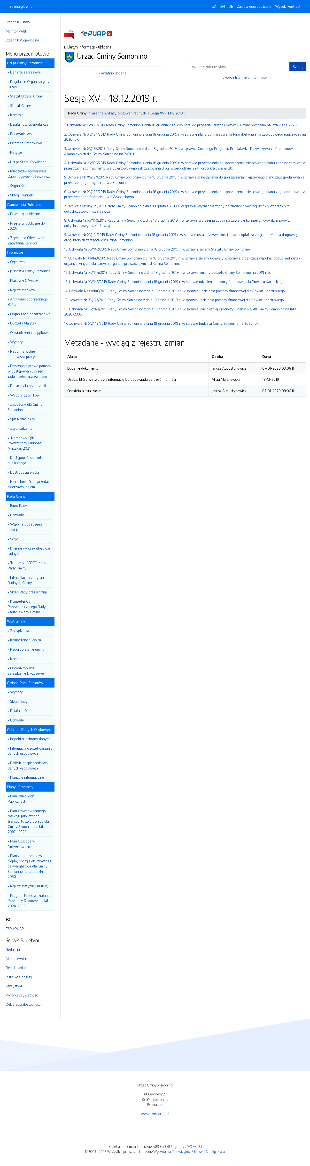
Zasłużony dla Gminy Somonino (25, 407)
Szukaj (298, 66)
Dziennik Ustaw (18, 22)
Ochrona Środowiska (26, 143)
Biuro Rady (18, 505)
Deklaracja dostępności (23, 1004)
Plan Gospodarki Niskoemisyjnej (21, 844)
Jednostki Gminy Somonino (30, 271)
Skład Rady (19, 701)
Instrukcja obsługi (19, 977)
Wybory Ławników (25, 395)
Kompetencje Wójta (25, 640)
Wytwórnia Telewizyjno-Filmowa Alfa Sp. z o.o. (189, 1151)
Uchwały (17, 515)
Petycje (16, 152)
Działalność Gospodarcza (29, 124)
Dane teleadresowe (25, 72)
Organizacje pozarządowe (30, 314)
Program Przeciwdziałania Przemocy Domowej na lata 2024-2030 (29, 900)
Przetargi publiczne (25, 213)
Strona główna (20, 6)
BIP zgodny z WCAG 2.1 (184, 1146)
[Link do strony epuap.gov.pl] (96, 33)
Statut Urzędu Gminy (26, 96)
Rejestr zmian (16, 967)
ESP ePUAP (15, 928)
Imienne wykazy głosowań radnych (29, 551)
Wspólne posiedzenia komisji (25, 527)
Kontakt (16, 658)
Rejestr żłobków (22, 290)
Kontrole (16, 115)
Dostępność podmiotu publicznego (25, 460)
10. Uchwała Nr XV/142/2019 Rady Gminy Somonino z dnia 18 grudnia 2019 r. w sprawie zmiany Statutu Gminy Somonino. (157, 249)
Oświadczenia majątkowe (30, 332)
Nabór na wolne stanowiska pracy (21, 354)
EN (222, 6)
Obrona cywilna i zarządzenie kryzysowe (26, 670)
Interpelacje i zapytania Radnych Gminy (27, 580)
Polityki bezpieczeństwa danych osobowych (28, 765)
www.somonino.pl (155, 1113)
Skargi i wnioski (22, 195)
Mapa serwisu (16, 958)
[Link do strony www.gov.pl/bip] (71, 33)
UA (214, 6)
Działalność (18, 710)
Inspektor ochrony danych (30, 739)
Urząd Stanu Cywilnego (28, 162)
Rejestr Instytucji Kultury (29, 886)
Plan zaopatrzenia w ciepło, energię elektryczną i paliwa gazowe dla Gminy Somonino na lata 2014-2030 (29, 866)
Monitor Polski (17, 31)
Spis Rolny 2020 (22, 419)
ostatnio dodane (113, 73)
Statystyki (14, 986)
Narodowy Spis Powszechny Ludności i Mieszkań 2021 (25, 443)
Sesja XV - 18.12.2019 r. (168, 113)
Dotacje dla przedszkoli (28, 385)
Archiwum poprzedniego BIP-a (28, 302)
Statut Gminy (20, 105)
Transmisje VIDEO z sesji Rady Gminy (27, 565)
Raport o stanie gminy (27, 649)
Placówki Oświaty (24, 280)
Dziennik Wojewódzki (22, 40)
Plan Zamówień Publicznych (21, 798)
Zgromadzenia (21, 428)
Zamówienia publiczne (254, 6)
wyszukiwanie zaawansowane (248, 77)
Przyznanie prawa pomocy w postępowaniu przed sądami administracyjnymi (29, 371)
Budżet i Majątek (23, 323)
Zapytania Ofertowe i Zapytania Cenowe (26, 240)
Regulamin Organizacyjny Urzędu (28, 84)
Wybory (16, 342)
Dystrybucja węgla (24, 472)
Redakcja (13, 949)
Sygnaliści (17, 185)
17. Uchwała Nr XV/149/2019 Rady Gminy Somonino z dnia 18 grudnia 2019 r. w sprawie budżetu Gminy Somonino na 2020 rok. (161, 323)
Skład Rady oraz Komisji (28, 592)
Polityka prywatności (22, 995)
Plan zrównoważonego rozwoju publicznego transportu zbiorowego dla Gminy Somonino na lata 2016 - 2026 (28, 821)
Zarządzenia (19, 630)
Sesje (14, 539)
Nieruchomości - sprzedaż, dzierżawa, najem (29, 484)
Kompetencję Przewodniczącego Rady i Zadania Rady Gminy (27, 606)
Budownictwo (21, 133)
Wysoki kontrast (288, 6)
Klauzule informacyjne (27, 777)
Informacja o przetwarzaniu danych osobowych (30, 751)
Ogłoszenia (18, 261)
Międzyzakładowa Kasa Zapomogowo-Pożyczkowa (29, 173)
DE (231, 6)
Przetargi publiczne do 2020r (26, 226)
